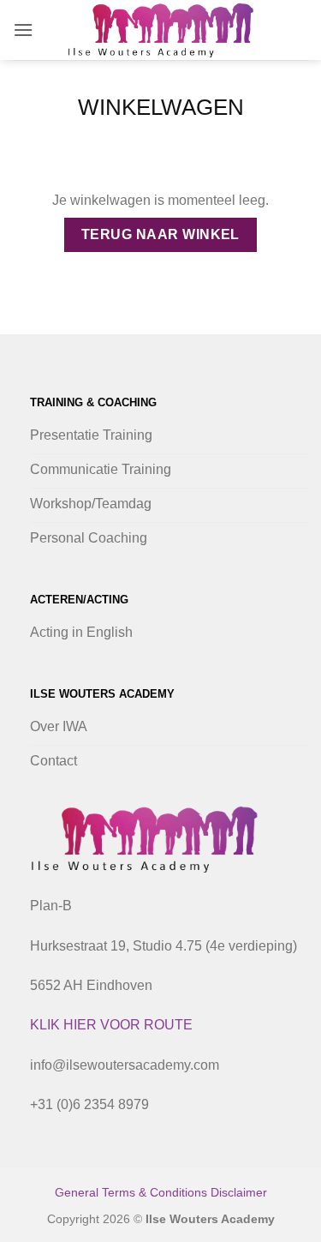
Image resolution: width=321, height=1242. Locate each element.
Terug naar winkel (160, 234)
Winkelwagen (161, 107)
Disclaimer (239, 1192)
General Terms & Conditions (133, 1192)
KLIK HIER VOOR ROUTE (111, 1024)
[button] (23, 30)
